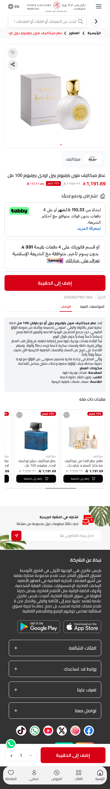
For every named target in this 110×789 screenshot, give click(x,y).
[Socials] (89, 731)
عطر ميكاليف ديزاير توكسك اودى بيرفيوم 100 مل (37, 463)
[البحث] (81, 21)
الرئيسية (94, 33)
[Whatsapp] (10, 746)
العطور (74, 33)
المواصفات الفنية (92, 307)
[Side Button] (98, 6)
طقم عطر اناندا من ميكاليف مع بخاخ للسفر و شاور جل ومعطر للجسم (83, 463)
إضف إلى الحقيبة (55, 283)
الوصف (66, 307)
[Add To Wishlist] (66, 415)
